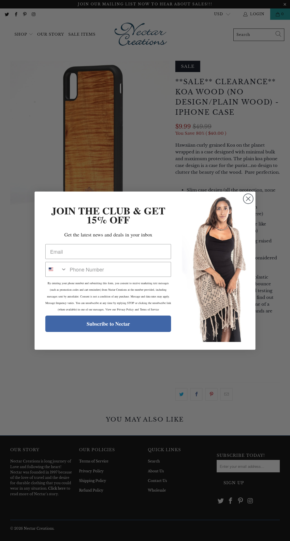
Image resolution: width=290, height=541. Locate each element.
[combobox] (56, 269)
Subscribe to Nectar (108, 323)
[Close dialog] (248, 199)
